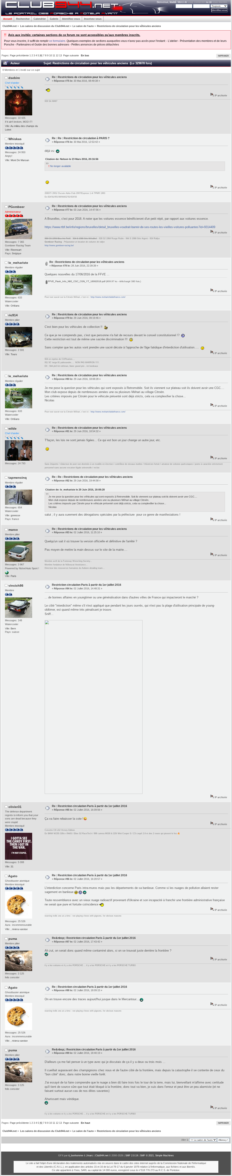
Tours (14, 354)
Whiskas (15, 139)
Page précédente (19, 55)
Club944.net (101, 1155)
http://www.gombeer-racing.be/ (59, 245)
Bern (13, 628)
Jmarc (89, 1155)
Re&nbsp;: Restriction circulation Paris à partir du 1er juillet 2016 (94, 938)
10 (50, 55)
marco (13, 529)
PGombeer (16, 207)
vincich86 (15, 585)
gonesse (15, 515)
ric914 (13, 315)
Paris (13, 576)
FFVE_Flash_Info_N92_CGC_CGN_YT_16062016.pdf (76, 281)
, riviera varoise (19, 929)
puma (12, 938)
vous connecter (196, 2)
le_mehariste (18, 262)
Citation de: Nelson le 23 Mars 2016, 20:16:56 (71, 159)
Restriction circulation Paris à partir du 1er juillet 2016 (86, 584)
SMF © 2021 (147, 1155)
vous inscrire (220, 2)
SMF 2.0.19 (131, 1155)
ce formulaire (57, 41)
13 (60, 55)
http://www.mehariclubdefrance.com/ (108, 297)
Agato (12, 876)
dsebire (14, 78)
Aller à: (185, 1139)
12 (57, 55)
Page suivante (71, 55)
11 (54, 55)
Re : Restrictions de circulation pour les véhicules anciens (89, 77)
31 (12, 866)
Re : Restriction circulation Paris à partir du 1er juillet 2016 (89, 806)
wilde (12, 428)
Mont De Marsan (20, 160)
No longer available (59, 166)
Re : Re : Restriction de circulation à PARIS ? (80, 138)
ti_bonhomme (75, 1155)
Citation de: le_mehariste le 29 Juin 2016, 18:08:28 (75, 489)
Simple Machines (164, 1155)
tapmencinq (17, 477)
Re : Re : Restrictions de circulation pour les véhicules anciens (92, 476)
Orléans (15, 305)
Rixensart (16, 249)
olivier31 (15, 807)
